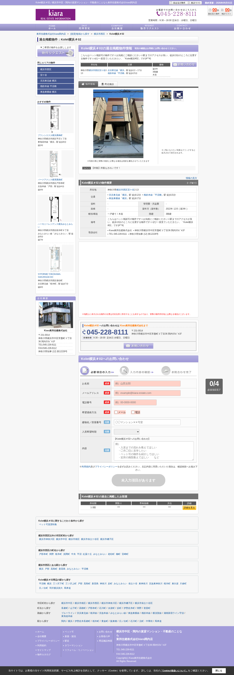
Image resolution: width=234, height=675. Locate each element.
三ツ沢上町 (71, 583)
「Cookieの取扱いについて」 (174, 671)
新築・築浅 (70, 636)
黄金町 (104, 621)
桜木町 (58, 554)
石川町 (102, 608)
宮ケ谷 (102, 70)
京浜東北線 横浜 (48, 80)
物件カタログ (44, 654)
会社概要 (41, 636)
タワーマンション (74, 645)
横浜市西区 (94, 70)
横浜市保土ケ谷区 (90, 539)
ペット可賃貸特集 (48, 524)
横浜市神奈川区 (47, 539)
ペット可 (69, 631)
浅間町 (66, 554)
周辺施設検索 (105, 641)
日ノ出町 (43, 588)
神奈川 (103, 583)
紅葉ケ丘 (87, 554)
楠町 (118, 554)
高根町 (82, 608)
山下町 (73, 608)
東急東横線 (114, 198)
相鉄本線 (112, 73)
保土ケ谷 (132, 583)
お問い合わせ (105, 631)
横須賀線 (157, 613)
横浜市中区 (61, 539)
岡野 (51, 554)
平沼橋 (121, 73)
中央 (73, 554)
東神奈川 (143, 583)
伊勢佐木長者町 (82, 621)
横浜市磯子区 (107, 539)
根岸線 (93, 613)
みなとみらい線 (118, 613)
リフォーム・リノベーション (79, 650)
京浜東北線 (113, 70)
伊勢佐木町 (129, 608)
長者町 (64, 608)
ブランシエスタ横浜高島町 (50, 135)
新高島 (62, 569)
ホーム (40, 631)
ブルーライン (68, 613)
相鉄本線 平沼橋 (48, 86)
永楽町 (111, 608)
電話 (137, 412)
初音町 (147, 608)
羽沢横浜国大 (56, 588)
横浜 (122, 70)
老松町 (111, 554)
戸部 (47, 569)
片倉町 (183, 583)
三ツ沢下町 (58, 583)
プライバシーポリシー (106, 466)
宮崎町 (125, 554)
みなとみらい (100, 554)
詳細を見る (189, 507)
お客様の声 (104, 636)
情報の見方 (191, 178)
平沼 (79, 554)
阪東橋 (113, 621)
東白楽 (175, 583)
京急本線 (103, 613)
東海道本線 (66, 616)
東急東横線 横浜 (48, 92)
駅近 (67, 641)
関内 (63, 621)
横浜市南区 (74, 539)
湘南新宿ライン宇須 (174, 613)
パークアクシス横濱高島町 (50, 179)
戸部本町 (43, 554)
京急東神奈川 (155, 583)
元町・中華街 (146, 621)
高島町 (54, 569)
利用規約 (86, 466)
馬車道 (67, 588)
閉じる (218, 670)
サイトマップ (44, 650)
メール (122, 412)
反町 (110, 583)
